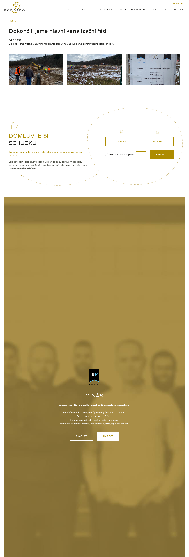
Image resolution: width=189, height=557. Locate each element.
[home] (15, 7)
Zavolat (81, 436)
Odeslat (162, 154)
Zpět (14, 20)
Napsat (108, 436)
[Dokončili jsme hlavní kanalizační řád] (36, 69)
